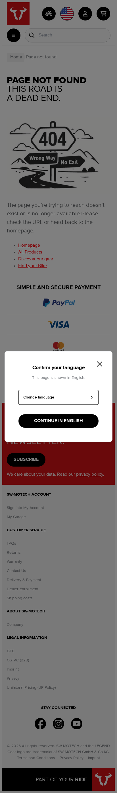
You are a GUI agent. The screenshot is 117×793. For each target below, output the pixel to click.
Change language (38, 397)
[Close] (99, 364)
